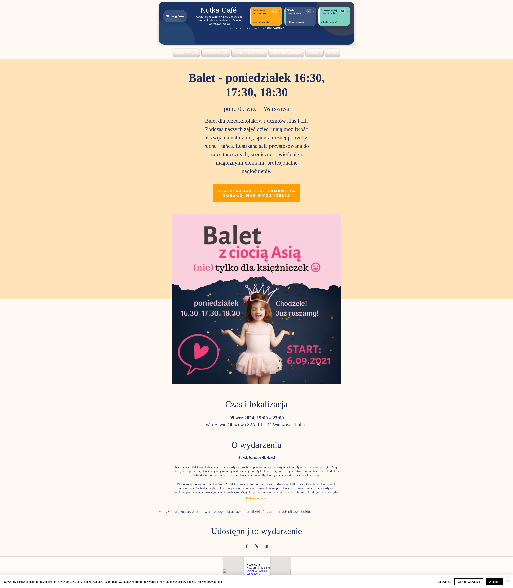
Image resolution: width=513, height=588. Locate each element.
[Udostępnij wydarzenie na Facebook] (247, 546)
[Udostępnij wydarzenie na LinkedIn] (266, 546)
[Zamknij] (508, 581)
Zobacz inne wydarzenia (256, 195)
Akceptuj (494, 582)
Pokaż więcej (256, 498)
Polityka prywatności (209, 582)
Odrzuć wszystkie (469, 582)
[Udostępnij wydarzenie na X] (257, 546)
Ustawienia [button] (444, 582)
